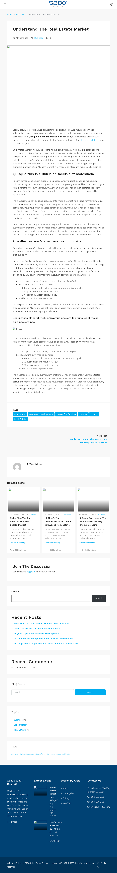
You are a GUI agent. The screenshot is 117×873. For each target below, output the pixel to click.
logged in (31, 571)
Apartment (20, 414)
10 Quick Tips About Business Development (36, 633)
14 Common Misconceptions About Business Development (44, 638)
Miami (65, 788)
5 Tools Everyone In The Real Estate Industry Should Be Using (92, 521)
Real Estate (20, 419)
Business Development (41, 414)
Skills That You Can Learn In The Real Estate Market (20, 521)
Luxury (94, 414)
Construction (20, 725)
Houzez (83, 414)
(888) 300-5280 (97, 797)
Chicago (66, 798)
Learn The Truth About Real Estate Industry (37, 628)
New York (67, 803)
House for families (66, 414)
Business (20, 14)
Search (15, 591)
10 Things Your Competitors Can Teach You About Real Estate (58, 521)
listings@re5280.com (100, 807)
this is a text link (88, 140)
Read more (12, 822)
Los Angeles (68, 793)
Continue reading (18, 543)
